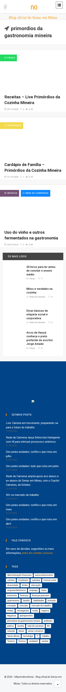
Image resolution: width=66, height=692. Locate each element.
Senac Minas (13, 636)
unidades (33, 641)
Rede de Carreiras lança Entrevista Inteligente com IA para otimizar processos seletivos (33, 439)
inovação (11, 605)
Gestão (26, 600)
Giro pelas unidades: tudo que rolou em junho (32, 466)
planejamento (26, 616)
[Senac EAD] (20, 388)
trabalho (45, 636)
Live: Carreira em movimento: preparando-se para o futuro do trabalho (32, 425)
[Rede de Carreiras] (49, 388)
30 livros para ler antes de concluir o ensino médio (41, 270)
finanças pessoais (40, 595)
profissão (48, 621)
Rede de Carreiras (37, 193)
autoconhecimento (44, 575)
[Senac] (24, 374)
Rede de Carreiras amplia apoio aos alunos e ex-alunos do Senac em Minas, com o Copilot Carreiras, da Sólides (32, 480)
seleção (11, 631)
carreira (11, 580)
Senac (21, 631)
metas (10, 610)
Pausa (32, 279)
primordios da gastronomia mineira (23, 621)
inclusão (52, 600)
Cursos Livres (49, 580)
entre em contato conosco (37, 553)
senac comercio (35, 631)
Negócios (11, 616)
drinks (25, 585)
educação (36, 585)
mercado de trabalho (41, 605)
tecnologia (28, 636)
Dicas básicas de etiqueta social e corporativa (37, 314)
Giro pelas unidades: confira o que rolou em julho (31, 454)
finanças (24, 595)
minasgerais (23, 610)
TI (37, 636)
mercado (23, 605)
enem (44, 590)
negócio (45, 610)
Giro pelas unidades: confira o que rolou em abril (31, 521)
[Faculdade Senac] (49, 374)
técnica (22, 641)
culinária (36, 580)
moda (35, 610)
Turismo (11, 641)
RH (48, 626)
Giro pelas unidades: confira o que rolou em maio (31, 507)
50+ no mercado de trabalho (22, 495)
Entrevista (12, 595)
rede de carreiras (35, 626)
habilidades (38, 600)
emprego (33, 590)
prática (10, 626)
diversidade (12, 585)
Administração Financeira (19, 575)
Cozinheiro (23, 580)
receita (20, 626)
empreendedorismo (16, 590)
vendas (44, 641)
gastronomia (13, 600)
